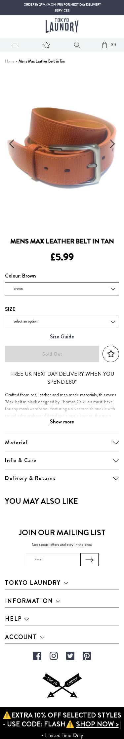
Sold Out (52, 354)
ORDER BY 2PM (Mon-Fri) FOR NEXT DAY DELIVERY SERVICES (62, 7)
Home (9, 61)
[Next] (112, 145)
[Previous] (11, 145)
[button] (111, 354)
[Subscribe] (89, 559)
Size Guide (62, 336)
